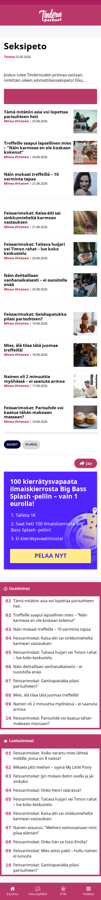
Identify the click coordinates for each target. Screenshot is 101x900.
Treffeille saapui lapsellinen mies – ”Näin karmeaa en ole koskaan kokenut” (37, 147)
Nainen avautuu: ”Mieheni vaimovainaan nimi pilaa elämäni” (55, 830)
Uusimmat (19, 588)
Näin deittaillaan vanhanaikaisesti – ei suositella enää (35, 280)
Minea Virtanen (16, 121)
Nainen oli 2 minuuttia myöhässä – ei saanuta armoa (34, 379)
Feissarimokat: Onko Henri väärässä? (47, 790)
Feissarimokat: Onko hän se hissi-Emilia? (50, 842)
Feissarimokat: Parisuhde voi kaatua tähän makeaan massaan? (33, 412)
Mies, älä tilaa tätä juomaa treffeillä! (31, 347)
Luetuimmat (21, 740)
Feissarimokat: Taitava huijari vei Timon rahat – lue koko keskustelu (34, 248)
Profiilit (31, 444)
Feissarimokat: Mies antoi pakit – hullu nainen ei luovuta (55, 853)
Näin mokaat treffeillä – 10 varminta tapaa (31, 176)
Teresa (9, 57)
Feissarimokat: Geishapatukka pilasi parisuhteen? (35, 316)
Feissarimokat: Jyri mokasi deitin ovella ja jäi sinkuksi (53, 778)
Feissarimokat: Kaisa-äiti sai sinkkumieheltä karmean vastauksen (32, 217)
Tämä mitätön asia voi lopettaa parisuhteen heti (36, 114)
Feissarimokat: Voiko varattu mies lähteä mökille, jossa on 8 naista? (50, 755)
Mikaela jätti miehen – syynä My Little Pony (52, 767)
